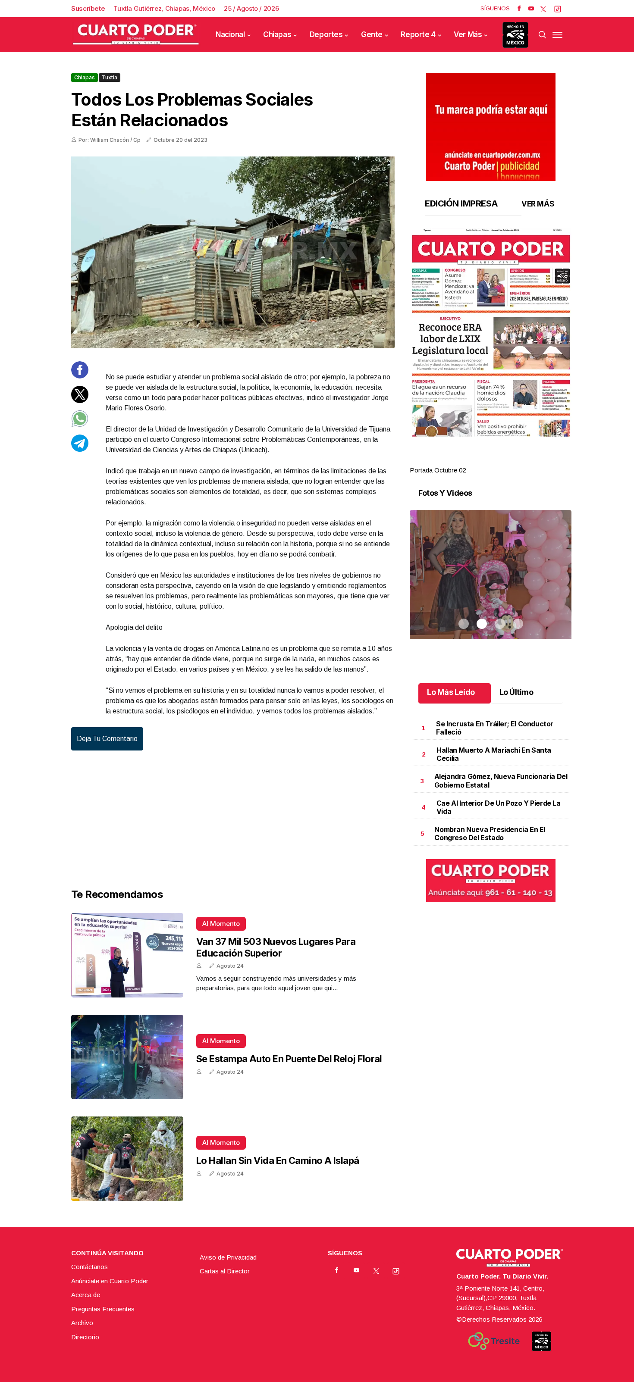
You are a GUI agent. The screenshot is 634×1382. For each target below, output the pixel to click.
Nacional (230, 34)
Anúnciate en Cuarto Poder (109, 1281)
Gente (372, 34)
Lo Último (516, 692)
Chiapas (277, 34)
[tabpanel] (490, 351)
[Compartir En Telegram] (79, 449)
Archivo (82, 1322)
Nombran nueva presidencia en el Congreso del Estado (489, 833)
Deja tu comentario (107, 738)
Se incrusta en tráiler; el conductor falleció (494, 727)
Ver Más (468, 34)
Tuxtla (109, 77)
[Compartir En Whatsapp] (79, 425)
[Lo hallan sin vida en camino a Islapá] (127, 1158)
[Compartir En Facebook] (79, 376)
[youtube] (531, 8)
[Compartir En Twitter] (79, 400)
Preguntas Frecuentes (103, 1309)
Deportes (326, 34)
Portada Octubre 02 (438, 470)
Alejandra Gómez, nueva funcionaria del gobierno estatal (501, 780)
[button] (490, 332)
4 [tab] (518, 460)
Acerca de (85, 1294)
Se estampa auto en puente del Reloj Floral (289, 1058)
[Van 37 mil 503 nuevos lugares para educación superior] (127, 955)
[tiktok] (557, 8)
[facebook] (519, 8)
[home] (136, 34)
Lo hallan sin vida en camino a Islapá (277, 1160)
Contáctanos (89, 1266)
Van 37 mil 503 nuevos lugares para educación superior (275, 947)
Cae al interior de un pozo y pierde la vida (498, 807)
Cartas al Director (225, 1271)
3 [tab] (500, 460)
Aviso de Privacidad (228, 1257)
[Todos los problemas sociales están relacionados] (233, 252)
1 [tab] (463, 460)
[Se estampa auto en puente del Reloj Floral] (127, 1057)
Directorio (85, 1337)
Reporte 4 (418, 34)
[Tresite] (494, 1341)
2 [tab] (482, 460)
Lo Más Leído (451, 692)
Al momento (221, 923)
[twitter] (543, 8)
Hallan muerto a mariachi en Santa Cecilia (493, 754)
